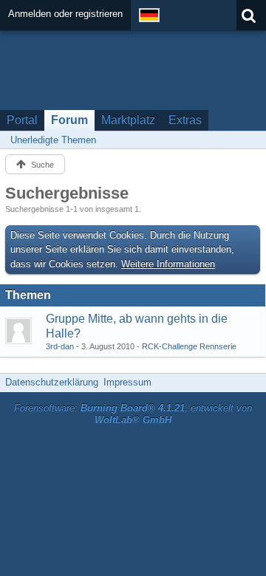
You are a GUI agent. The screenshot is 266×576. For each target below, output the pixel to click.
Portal (22, 120)
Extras (185, 120)
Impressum (127, 382)
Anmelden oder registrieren (65, 13)
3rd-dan (60, 346)
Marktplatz (128, 120)
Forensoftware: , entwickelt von (133, 414)
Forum (69, 120)
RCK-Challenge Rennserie (189, 346)
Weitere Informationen (168, 264)
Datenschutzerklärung (51, 382)
